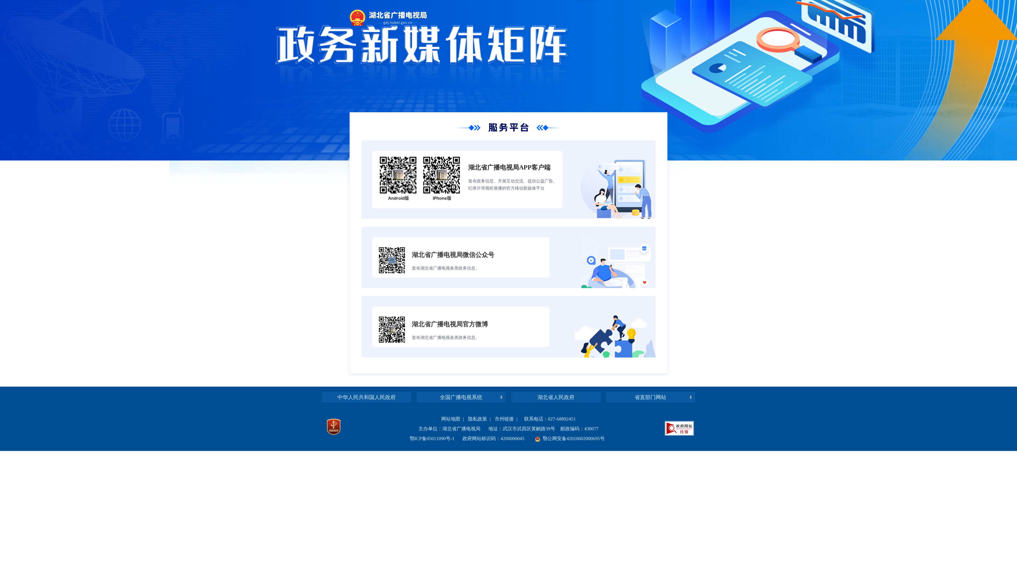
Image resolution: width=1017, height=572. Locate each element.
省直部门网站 (650, 397)
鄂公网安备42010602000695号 (572, 438)
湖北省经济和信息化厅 (650, 377)
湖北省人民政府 (555, 397)
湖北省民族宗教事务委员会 (650, 388)
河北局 (461, 377)
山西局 (461, 388)
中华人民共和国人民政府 (366, 397)
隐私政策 (477, 419)
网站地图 (450, 419)
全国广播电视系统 (461, 397)
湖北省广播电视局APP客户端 (509, 167)
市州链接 (504, 419)
